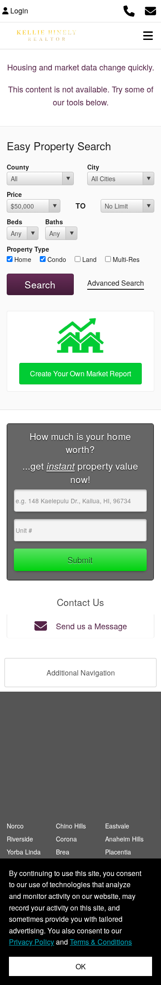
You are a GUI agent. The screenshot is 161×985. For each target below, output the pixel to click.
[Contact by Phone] (129, 9)
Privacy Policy (31, 942)
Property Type (28, 248)
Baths (54, 221)
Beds (14, 221)
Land (88, 259)
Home (22, 259)
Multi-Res (125, 259)
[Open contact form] (150, 9)
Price (14, 194)
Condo (56, 259)
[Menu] (148, 35)
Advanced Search (115, 283)
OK (81, 966)
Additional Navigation (81, 672)
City (93, 166)
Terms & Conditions (101, 942)
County (18, 166)
